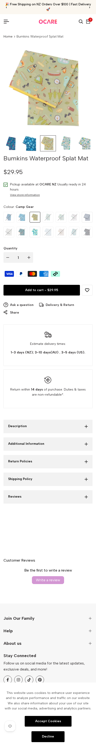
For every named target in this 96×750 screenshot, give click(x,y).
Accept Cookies (48, 721)
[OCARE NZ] (48, 21)
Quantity (10, 248)
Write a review (48, 580)
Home (8, 36)
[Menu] (8, 21)
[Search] (81, 21)
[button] (87, 290)
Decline (48, 736)
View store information (25, 195)
